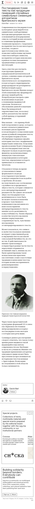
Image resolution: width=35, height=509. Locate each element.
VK (17, 498)
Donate (8, 2)
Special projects (10, 413)
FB (15, 498)
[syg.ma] (3, 2)
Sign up (6, 494)
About (14, 494)
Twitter (31, 498)
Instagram (21, 498)
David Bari (5, 23)
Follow (12, 392)
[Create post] (21, 2)
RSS (32, 500)
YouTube (26, 498)
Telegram (11, 498)
